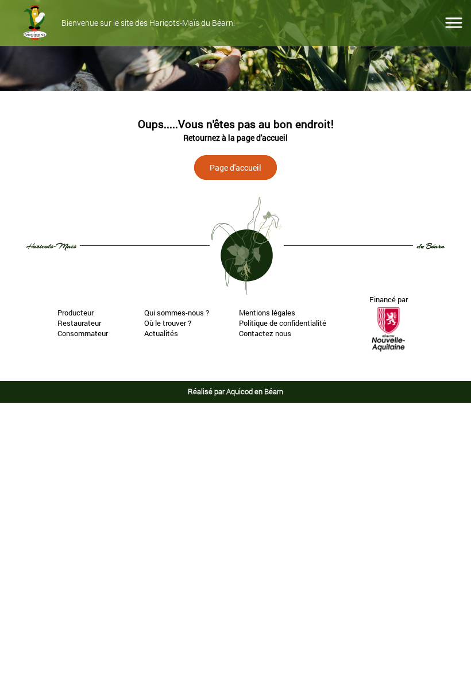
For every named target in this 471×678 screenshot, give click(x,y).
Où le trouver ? (167, 323)
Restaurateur (79, 323)
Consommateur (82, 333)
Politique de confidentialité (282, 323)
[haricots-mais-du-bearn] (35, 23)
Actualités (161, 333)
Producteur (75, 312)
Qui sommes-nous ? (176, 312)
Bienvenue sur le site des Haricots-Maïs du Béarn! (148, 23)
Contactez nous (265, 333)
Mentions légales (267, 312)
